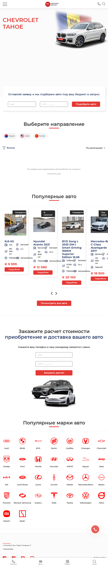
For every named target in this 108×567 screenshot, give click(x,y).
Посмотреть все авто (54, 303)
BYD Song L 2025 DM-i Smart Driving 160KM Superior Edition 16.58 (72, 249)
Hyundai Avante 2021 (41, 243)
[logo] (52, 4)
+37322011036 (99, 3)
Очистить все (54, 174)
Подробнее (14, 269)
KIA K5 (9, 241)
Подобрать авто (86, 104)
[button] (5, 4)
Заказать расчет (54, 372)
